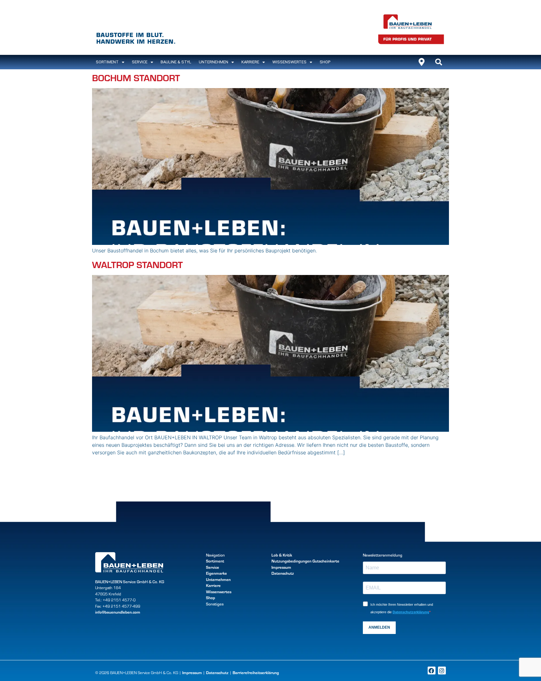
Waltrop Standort (137, 264)
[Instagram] (442, 670)
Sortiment (215, 561)
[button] (438, 62)
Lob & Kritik (281, 555)
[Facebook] (431, 670)
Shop (325, 62)
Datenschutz (282, 573)
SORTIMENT (107, 62)
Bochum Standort (136, 77)
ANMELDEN (379, 627)
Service (139, 62)
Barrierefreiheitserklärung (256, 672)
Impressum (281, 567)
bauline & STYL (176, 62)
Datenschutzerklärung (411, 612)
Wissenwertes (218, 591)
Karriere (250, 62)
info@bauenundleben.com (117, 612)
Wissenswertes (289, 62)
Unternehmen (213, 62)
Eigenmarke (216, 573)
